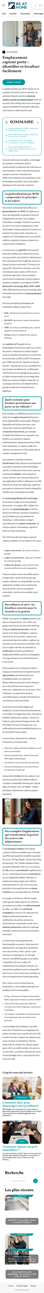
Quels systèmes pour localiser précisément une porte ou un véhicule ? (23, 136)
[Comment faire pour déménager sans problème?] (22, 1088)
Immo (22, 1141)
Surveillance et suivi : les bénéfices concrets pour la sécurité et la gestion (21, 142)
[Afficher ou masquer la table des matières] (36, 122)
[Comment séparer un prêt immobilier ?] (22, 1132)
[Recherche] (35, 5)
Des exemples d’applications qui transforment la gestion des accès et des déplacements (22, 149)
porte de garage (20, 509)
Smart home (14, 82)
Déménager (22, 1097)
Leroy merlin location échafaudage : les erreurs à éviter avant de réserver (22, 1274)
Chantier (22, 1196)
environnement (34, 293)
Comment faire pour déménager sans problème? (20, 1104)
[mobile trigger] (4, 5)
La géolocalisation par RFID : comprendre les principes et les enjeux (23, 129)
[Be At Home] (18, 5)
